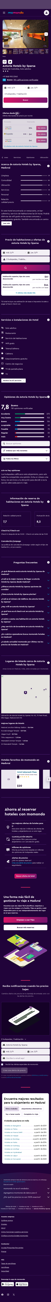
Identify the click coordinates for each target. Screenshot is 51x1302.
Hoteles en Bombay (12, 1139)
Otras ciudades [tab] (11, 1109)
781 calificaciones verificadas (25, 80)
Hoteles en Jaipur (11, 1156)
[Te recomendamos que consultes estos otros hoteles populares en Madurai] (48, 761)
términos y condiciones (39, 1075)
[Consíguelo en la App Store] (21, 1284)
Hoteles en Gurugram (13, 1159)
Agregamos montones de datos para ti (20, 1193)
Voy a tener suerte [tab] (13, 1114)
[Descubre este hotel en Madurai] (48, 166)
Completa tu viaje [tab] (31, 1114)
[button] (4, 12)
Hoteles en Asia (24, 1206)
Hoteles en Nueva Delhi (13, 1132)
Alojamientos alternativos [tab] (31, 1109)
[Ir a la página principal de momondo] (15, 12)
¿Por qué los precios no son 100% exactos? (22, 1197)
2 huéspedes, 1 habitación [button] (16, 94)
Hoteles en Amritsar (12, 1149)
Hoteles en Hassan (11, 1136)
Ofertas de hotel (11, 1206)
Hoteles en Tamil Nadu (8, 1208)
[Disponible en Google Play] (7, 1284)
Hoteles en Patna (11, 1129)
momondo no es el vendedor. (16, 1189)
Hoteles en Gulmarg (12, 1146)
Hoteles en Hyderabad (13, 1152)
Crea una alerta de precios (22, 863)
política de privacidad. (13, 1077)
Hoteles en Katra (11, 1142)
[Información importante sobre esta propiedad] (48, 502)
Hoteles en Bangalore (13, 1126)
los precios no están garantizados (14, 1181)
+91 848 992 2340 (10, 77)
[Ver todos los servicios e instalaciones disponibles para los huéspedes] (48, 320)
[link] (25, 876)
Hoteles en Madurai (24, 1208)
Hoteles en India (37, 1206)
